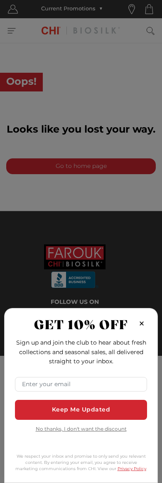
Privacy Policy (132, 469)
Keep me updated (81, 409)
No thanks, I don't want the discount (81, 429)
